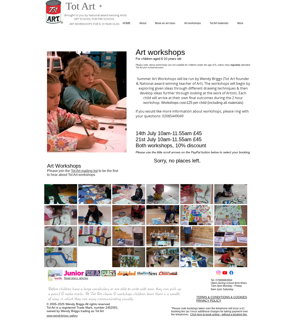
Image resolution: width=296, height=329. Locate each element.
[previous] (53, 229)
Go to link (51, 200)
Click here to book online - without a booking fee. (218, 314)
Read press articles (76, 278)
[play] (238, 263)
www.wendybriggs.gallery (62, 315)
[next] (238, 229)
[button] (60, 194)
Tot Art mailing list (84, 171)
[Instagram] (218, 272)
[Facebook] (231, 272)
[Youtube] (225, 272)
